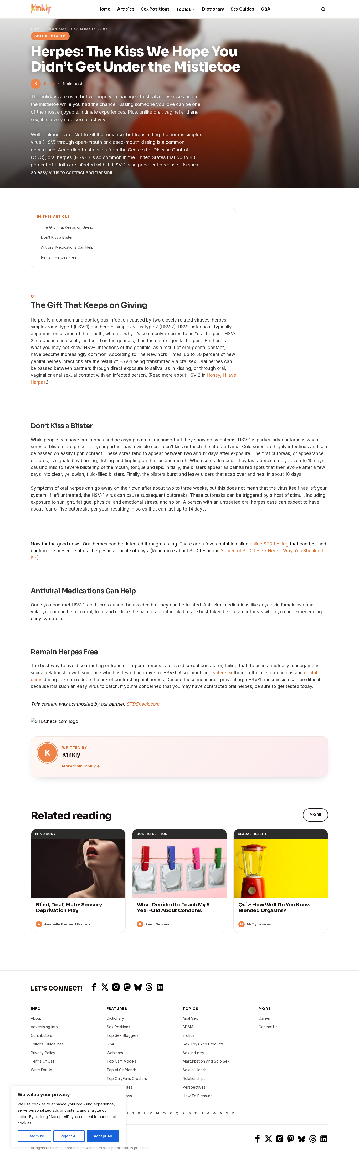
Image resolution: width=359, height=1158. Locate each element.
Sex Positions (155, 9)
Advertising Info (44, 1026)
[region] (68, 1116)
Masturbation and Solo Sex (206, 1061)
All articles (56, 29)
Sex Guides (242, 9)
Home (104, 9)
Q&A (265, 9)
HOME (36, 29)
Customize (34, 1136)
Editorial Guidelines (47, 1044)
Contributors (41, 1035)
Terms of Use (43, 1061)
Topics (183, 9)
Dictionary (213, 9)
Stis (103, 29)
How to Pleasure (198, 1096)
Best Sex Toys (119, 1096)
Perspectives (194, 1087)
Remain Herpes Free (59, 257)
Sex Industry (193, 1052)
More (315, 815)
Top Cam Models (121, 1061)
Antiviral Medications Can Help (67, 247)
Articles (125, 9)
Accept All (103, 1136)
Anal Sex (190, 1018)
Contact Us (268, 1026)
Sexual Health (195, 1070)
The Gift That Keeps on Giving (67, 227)
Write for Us (41, 1070)
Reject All (69, 1136)
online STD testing (269, 544)
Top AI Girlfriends (122, 1070)
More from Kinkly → (81, 766)
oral (157, 112)
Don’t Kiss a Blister (57, 237)
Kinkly (49, 83)
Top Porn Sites (119, 1087)
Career (265, 1018)
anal (195, 112)
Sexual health (83, 29)
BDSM (188, 1026)
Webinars (115, 1052)
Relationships (194, 1078)
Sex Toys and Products (203, 1044)
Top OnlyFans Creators (127, 1078)
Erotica (188, 1035)
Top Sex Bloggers (123, 1035)
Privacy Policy (43, 1052)
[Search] (323, 9)
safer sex (222, 672)
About (36, 1018)
